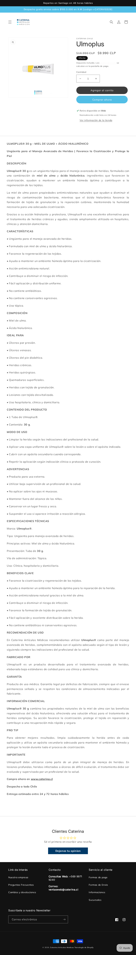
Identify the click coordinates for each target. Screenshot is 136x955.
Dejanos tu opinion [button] (68, 850)
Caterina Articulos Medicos (62, 947)
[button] (10, 22)
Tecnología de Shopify (84, 947)
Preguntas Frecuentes (21, 884)
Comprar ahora (102, 99)
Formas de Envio (98, 884)
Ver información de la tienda (96, 120)
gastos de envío (108, 63)
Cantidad (81, 72)
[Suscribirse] (64, 919)
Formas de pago (98, 877)
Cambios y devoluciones (22, 892)
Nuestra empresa (18, 877)
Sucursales (95, 899)
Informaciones (97, 892)
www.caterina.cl (42, 779)
